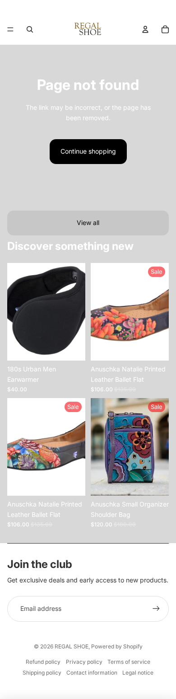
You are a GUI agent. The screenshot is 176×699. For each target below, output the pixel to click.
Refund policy (43, 661)
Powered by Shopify (117, 646)
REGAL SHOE (71, 646)
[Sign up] (156, 608)
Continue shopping (88, 151)
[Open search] (30, 29)
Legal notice (137, 672)
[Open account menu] (145, 29)
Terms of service (128, 661)
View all (88, 222)
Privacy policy (84, 661)
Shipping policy (42, 672)
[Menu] (10, 29)
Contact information (91, 672)
